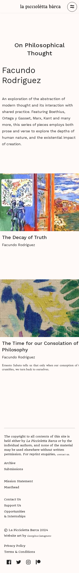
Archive (9, 463)
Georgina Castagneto (39, 535)
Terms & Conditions (19, 552)
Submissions (13, 469)
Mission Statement (18, 481)
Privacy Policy (14, 546)
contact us (63, 454)
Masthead (11, 487)
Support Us (12, 505)
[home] (40, 7)
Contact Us (12, 499)
